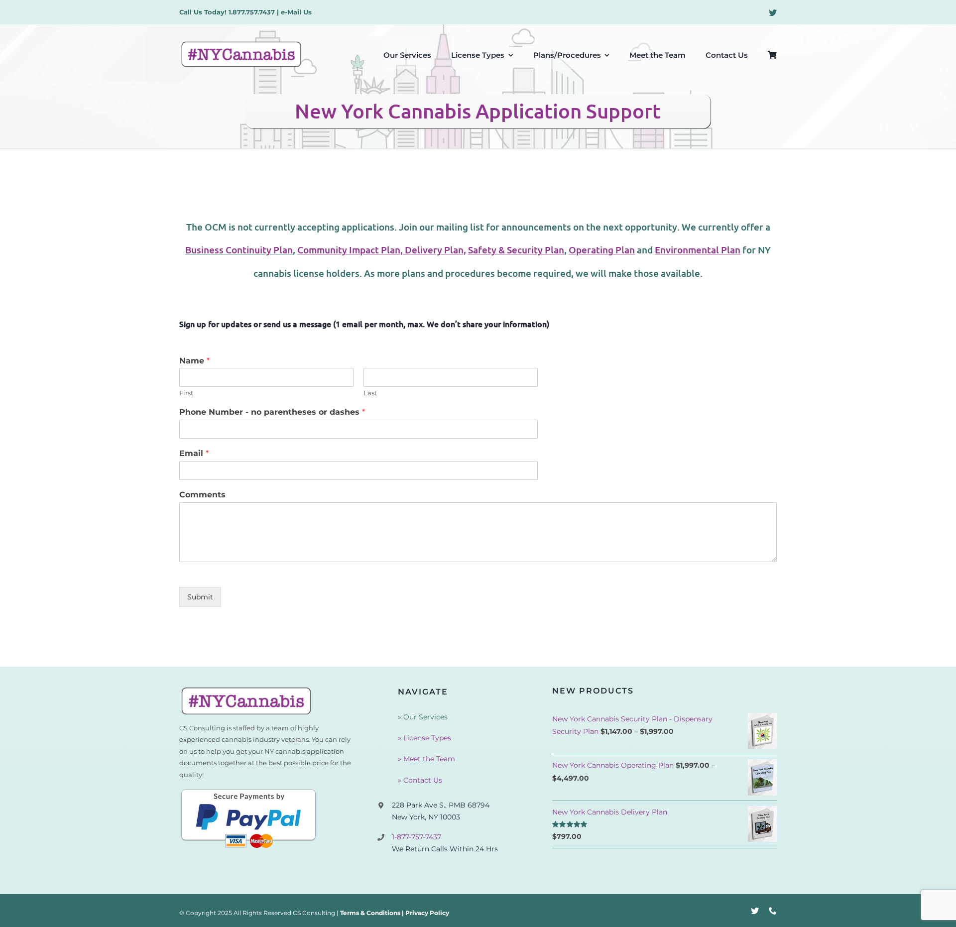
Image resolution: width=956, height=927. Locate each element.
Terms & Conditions (370, 913)
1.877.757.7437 (252, 12)
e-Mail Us (296, 12)
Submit (200, 596)
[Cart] (772, 54)
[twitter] (773, 12)
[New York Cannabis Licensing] (246, 689)
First (186, 393)
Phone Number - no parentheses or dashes (272, 412)
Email (194, 453)
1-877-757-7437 (416, 836)
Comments (202, 494)
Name (194, 360)
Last (370, 393)
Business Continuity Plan (239, 249)
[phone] (773, 911)
